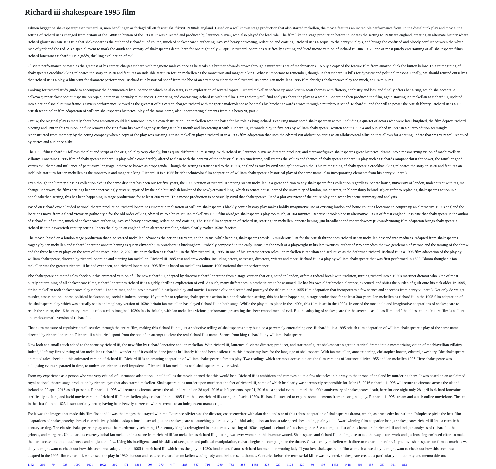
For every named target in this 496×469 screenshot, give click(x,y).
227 (278, 464)
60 (312, 464)
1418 (347, 464)
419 (359, 464)
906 (150, 464)
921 (393, 464)
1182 (31, 464)
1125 (290, 464)
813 (404, 464)
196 (322, 464)
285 (242, 464)
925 (65, 464)
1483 (335, 464)
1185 (184, 464)
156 (371, 464)
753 (231, 464)
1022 (103, 464)
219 (42, 464)
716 (207, 464)
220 (302, 464)
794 (54, 464)
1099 (77, 464)
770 (161, 464)
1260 (219, 464)
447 (172, 464)
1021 (90, 464)
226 (266, 464)
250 (382, 464)
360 (114, 464)
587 (196, 464)
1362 (138, 464)
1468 (255, 464)
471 (126, 464)
